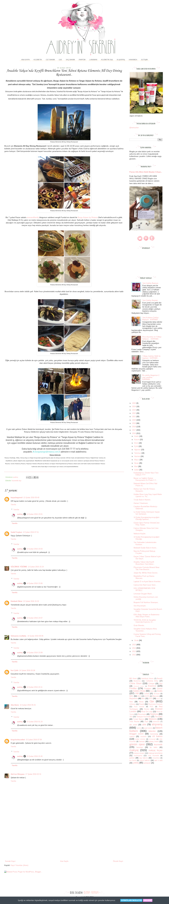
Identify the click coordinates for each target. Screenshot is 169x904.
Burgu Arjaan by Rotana (88, 217)
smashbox (156, 758)
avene (139, 728)
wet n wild (158, 760)
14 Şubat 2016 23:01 (35, 514)
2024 (134, 406)
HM (137, 693)
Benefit (159, 678)
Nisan (136, 463)
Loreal (146, 694)
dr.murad (152, 739)
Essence (152, 686)
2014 (134, 648)
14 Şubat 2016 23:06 (35, 583)
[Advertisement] (64, 840)
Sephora (154, 714)
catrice (132, 736)
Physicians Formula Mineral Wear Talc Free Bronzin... (146, 568)
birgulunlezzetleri (18, 740)
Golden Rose (139, 691)
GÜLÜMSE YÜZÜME (19, 567)
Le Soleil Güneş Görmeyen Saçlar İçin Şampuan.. (147, 513)
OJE (60, 60)
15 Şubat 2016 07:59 (34, 740)
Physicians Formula (155, 704)
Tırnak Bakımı (138, 719)
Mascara (155, 696)
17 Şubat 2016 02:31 (33, 774)
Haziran (137, 456)
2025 (134, 403)
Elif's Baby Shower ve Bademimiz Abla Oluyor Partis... (146, 616)
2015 (134, 645)
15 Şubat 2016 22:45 (35, 756)
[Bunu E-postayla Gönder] (27, 477)
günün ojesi (137, 744)
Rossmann (142, 714)
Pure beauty (139, 706)
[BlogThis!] (30, 477)
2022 (134, 413)
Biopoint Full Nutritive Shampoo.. (146, 602)
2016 (134, 433)
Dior (160, 684)
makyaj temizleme (155, 753)
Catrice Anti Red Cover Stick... (145, 585)
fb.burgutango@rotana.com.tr (46, 452)
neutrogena (138, 755)
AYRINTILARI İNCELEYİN (131, 900)
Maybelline (133, 698)
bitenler (152, 731)
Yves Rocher (134, 721)
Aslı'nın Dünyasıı (18, 774)
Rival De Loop (146, 712)
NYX (150, 698)
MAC (131, 696)
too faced (132, 760)
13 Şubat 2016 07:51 (31, 532)
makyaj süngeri (139, 753)
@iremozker (134, 128)
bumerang (154, 734)
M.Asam (157, 693)
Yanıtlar (16, 510)
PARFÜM (82, 60)
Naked (158, 698)
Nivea (141, 702)
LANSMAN (93, 60)
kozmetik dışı (16, 480)
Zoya (146, 721)
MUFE (147, 696)
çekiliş (136, 763)
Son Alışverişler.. (140, 606)
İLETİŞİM (144, 60)
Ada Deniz (15, 705)
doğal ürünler (140, 739)
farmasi (142, 741)
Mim (143, 698)
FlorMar (133, 688)
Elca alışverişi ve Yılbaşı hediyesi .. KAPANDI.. (151, 338)
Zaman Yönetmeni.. (141, 503)
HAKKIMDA (133, 60)
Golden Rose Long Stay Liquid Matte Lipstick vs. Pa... (148, 495)
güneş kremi (154, 741)
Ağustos (137, 450)
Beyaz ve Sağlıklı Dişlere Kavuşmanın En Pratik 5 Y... (145, 479)
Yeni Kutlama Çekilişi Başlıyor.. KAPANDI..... (151, 319)
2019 (134, 423)
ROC (151, 706)
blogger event (136, 734)
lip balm (153, 747)
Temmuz (137, 453)
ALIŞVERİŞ (121, 60)
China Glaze (135, 683)
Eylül (136, 446)
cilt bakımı (157, 736)
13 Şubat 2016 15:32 (31, 601)
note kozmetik (153, 755)
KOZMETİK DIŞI (107, 60)
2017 (134, 430)
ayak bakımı (148, 728)
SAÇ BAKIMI (70, 60)
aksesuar (156, 721)
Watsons (153, 719)
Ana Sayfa (25, 60)
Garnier (159, 689)
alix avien (133, 725)
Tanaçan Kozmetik (143, 717)
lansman (139, 747)
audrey (20, 514)
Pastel (141, 704)
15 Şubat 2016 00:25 (28, 705)
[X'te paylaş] (32, 477)
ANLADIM (148, 900)
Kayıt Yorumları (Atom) (19, 865)
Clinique (151, 684)
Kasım (137, 440)
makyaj (134, 750)
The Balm (158, 717)
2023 (134, 410)
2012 (134, 655)
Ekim (136, 443)
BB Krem (133, 678)
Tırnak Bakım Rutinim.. (142, 500)
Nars (131, 702)
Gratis (159, 691)
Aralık (136, 436)
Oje (152, 701)
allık (144, 724)
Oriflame (132, 704)
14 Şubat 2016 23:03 (35, 549)
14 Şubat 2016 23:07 (35, 618)
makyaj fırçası (155, 750)
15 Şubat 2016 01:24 (35, 722)
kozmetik (158, 744)
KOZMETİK (38, 60)
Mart (136, 466)
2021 (134, 417)
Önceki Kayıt (118, 861)
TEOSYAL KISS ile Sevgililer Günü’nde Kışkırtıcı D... (145, 621)
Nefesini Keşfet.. (140, 534)
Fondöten (147, 689)
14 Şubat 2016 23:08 (35, 653)
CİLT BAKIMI (50, 60)
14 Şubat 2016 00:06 (35, 636)
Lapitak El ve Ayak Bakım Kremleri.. (147, 582)
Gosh (152, 691)
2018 (134, 427)
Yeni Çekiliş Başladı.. (150, 300)
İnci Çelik (14, 670)
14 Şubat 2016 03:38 (27, 670)
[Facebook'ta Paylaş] (35, 477)
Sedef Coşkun (16, 532)
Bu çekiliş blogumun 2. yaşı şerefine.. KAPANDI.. (151, 377)
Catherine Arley (152, 681)
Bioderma (137, 681)
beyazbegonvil (17, 498)
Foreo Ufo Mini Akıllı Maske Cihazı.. (145, 172)
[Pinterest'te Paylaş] (37, 477)
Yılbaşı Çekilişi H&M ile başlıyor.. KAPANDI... (151, 357)
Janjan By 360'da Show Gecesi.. (146, 573)
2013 (134, 651)
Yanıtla (13, 505)
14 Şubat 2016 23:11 (34, 687)
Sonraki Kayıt (10, 861)
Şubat (136, 470)
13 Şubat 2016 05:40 (31, 498)
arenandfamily (33, 217)
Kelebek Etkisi (16, 601)
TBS (130, 716)
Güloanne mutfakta (19, 636)
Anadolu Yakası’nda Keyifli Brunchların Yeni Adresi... (144, 563)
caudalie (143, 736)
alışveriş (157, 724)
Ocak (136, 640)
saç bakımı (143, 758)
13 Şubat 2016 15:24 (36, 567)
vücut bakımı (145, 760)
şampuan (147, 763)
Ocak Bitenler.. (139, 625)
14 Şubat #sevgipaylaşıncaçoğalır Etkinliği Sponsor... (146, 518)
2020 (134, 420)
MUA (139, 696)
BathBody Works (147, 678)
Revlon (146, 709)
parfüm (132, 758)
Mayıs (137, 460)
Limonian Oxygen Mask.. (143, 594)
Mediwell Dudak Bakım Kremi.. (145, 548)
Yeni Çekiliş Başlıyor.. (150, 283)
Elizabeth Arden (139, 686)
